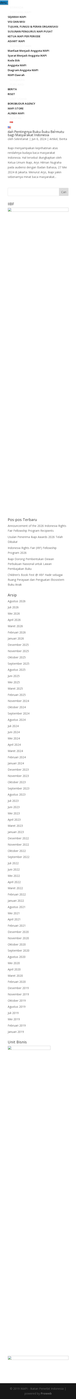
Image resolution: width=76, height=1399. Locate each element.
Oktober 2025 (17, 657)
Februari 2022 (17, 894)
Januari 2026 (16, 638)
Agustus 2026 (17, 601)
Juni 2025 (14, 676)
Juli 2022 (13, 863)
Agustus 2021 (17, 907)
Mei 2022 (14, 876)
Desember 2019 (18, 988)
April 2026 (14, 620)
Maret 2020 (15, 976)
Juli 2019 (13, 1013)
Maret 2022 (15, 888)
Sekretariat (21, 139)
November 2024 (18, 701)
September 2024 (18, 713)
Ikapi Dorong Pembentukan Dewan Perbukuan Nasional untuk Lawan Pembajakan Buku (31, 564)
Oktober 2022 (17, 851)
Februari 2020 (17, 982)
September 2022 (18, 857)
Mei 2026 (14, 613)
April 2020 (14, 969)
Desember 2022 (18, 838)
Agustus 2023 (17, 794)
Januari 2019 (16, 1032)
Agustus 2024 (17, 720)
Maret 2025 (15, 688)
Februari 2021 (17, 925)
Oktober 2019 (17, 1000)
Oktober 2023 (17, 782)
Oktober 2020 (17, 944)
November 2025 (18, 651)
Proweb (46, 1393)
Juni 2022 (14, 869)
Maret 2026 (15, 626)
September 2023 (18, 788)
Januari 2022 (16, 901)
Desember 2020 (18, 932)
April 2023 (14, 819)
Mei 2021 (14, 913)
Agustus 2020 (17, 957)
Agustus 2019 (17, 1007)
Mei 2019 (14, 1019)
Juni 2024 (14, 732)
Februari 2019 (17, 1025)
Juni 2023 (14, 807)
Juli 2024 (13, 726)
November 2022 (18, 844)
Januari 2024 (16, 763)
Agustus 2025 (17, 670)
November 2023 (18, 776)
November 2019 (18, 994)
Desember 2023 (18, 769)
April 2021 (14, 919)
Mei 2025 (14, 682)
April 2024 (14, 745)
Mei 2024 (14, 738)
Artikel (53, 139)
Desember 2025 (18, 645)
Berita (63, 139)
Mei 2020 (14, 963)
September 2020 (18, 950)
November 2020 (18, 938)
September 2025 (18, 663)
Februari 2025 (17, 695)
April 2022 (14, 882)
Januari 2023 (16, 832)
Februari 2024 (17, 757)
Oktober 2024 (17, 707)
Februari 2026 (17, 632)
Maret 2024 (15, 751)
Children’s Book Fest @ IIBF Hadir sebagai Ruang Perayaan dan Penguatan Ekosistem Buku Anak (36, 579)
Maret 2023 (15, 826)
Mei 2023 (14, 813)
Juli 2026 (13, 607)
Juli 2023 (13, 801)
